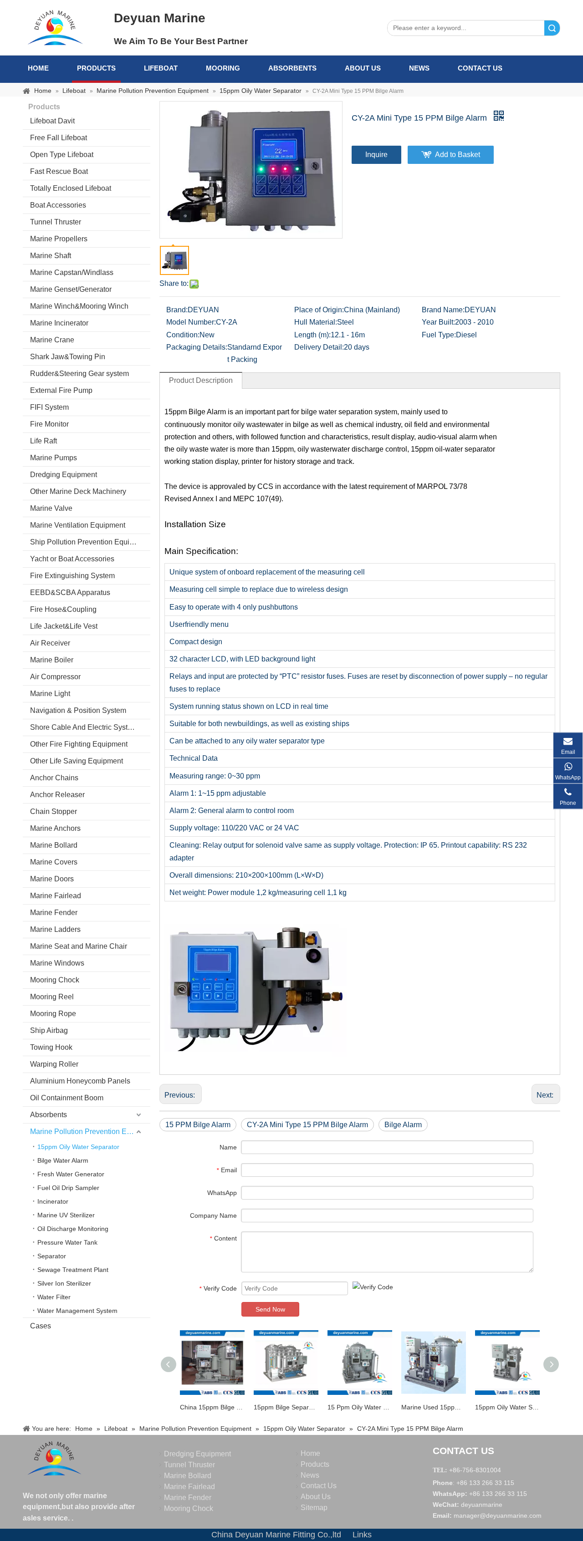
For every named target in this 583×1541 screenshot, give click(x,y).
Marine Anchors (55, 828)
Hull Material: (315, 322)
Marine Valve (51, 508)
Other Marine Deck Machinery (78, 491)
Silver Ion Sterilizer (64, 1283)
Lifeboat (161, 68)
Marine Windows (57, 963)
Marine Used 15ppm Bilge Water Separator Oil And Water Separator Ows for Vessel (433, 1407)
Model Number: (191, 322)
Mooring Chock (54, 980)
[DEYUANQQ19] (55, 27)
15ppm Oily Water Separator (78, 1146)
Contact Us (480, 68)
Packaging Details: (196, 347)
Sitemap (314, 1507)
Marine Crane (52, 340)
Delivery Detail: (319, 347)
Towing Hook (51, 1047)
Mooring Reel (52, 997)
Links (362, 1534)
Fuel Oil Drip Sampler (68, 1187)
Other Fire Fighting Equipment (79, 744)
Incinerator (52, 1201)
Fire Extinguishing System (72, 576)
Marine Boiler (51, 660)
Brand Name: (443, 310)
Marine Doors (52, 879)
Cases (40, 1326)
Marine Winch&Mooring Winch (79, 306)
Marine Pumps (53, 458)
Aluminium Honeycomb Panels (80, 1081)
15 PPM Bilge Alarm (197, 1125)
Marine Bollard (53, 845)
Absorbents (292, 68)
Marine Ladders (55, 929)
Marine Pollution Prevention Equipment (90, 1131)
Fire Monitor (49, 424)
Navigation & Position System (78, 710)
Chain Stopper (53, 811)
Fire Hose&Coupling (63, 609)
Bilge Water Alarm (62, 1160)
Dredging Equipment (63, 474)
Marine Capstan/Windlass (71, 272)
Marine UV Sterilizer (66, 1215)
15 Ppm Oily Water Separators (359, 1407)
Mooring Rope (53, 1013)
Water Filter (54, 1297)
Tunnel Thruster (55, 222)
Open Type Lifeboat (61, 154)
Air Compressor (55, 677)
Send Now (270, 1309)
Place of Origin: (319, 310)
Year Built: (438, 322)
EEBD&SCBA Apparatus (70, 592)
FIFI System (49, 407)
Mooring (223, 68)
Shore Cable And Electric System (84, 727)
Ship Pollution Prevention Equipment (89, 542)
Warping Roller (54, 1064)
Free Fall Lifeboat (58, 138)
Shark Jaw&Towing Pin (67, 357)
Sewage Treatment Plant (72, 1269)
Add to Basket (457, 154)
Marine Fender (53, 912)
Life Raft (43, 441)
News (419, 68)
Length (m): (312, 335)
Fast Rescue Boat (59, 171)
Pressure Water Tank (67, 1242)
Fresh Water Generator (70, 1174)
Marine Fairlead (55, 896)
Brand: (177, 310)
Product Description (201, 380)
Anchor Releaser (57, 794)
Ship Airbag (49, 1030)
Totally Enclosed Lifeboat (70, 188)
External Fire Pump (61, 390)
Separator (51, 1256)
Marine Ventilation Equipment (77, 525)
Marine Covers (53, 862)
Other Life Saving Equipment (76, 761)
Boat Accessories (58, 205)
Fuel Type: (439, 335)
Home (38, 68)
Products (96, 68)
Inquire (376, 154)
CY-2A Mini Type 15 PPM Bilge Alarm (307, 1125)
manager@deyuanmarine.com (498, 1515)
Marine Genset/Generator (71, 289)
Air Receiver (50, 643)
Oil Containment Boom (66, 1098)
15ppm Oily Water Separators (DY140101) (507, 1407)
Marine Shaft (50, 255)
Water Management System (77, 1310)
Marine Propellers (58, 239)
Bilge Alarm (403, 1125)
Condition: (182, 335)
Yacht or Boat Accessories (72, 559)
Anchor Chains (54, 778)
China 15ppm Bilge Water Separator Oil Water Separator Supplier (212, 1407)
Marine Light (50, 693)
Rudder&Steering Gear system (79, 373)
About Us (363, 68)
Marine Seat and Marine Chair (78, 946)
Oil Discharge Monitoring (72, 1228)
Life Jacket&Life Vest (63, 626)
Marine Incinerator (59, 323)
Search (552, 28)
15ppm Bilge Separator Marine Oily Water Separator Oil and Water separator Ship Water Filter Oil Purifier (286, 1407)
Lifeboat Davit (52, 121)
